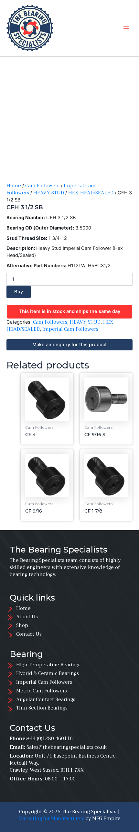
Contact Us (29, 634)
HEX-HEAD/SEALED (90, 193)
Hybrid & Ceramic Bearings (47, 673)
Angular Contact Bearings (45, 699)
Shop (22, 625)
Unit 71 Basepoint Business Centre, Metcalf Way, (63, 759)
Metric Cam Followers (41, 691)
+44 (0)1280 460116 (50, 738)
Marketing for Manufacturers (51, 818)
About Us (27, 616)
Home (13, 185)
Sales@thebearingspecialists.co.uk (67, 747)
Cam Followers (42, 185)
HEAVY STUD (48, 193)
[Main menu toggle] (126, 28)
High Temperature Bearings (49, 665)
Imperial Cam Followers (70, 329)
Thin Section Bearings (42, 708)
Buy (18, 292)
